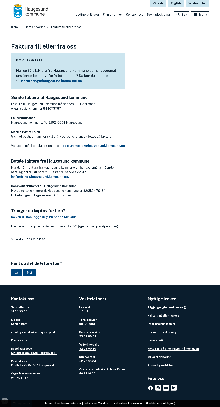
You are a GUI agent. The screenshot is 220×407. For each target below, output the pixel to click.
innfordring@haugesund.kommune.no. (40, 177)
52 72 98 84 (87, 361)
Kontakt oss (134, 14)
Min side (158, 3)
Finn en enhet (112, 14)
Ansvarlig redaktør (160, 365)
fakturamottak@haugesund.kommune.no (94, 146)
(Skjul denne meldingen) (160, 403)
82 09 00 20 (87, 348)
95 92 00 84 (87, 336)
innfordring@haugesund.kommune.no (51, 81)
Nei (29, 272)
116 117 (84, 311)
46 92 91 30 (87, 373)
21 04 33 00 (20, 311)
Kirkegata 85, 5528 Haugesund (32, 352)
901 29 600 (87, 324)
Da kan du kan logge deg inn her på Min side (44, 217)
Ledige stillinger (87, 14)
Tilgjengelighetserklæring (166, 307)
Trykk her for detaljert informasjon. (121, 403)
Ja (16, 272)
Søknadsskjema (158, 14)
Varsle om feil (197, 3)
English (176, 3)
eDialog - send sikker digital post (33, 332)
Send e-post (19, 324)
